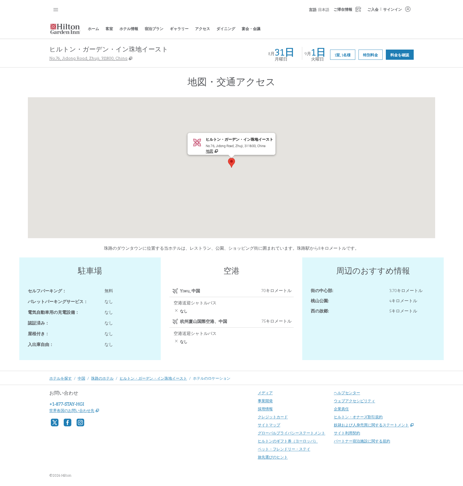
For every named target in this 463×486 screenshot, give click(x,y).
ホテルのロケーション (211, 378)
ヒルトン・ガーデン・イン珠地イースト (153, 378)
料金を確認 (402, 54)
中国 (81, 378)
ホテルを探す (60, 378)
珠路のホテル (102, 378)
